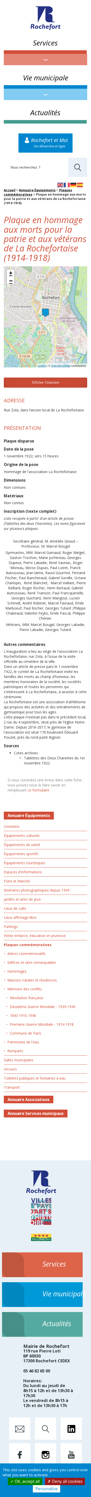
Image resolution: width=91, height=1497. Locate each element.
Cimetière (11, 826)
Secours (10, 1069)
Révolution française (26, 997)
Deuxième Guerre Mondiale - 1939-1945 (43, 1006)
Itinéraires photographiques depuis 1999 (37, 890)
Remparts (15, 1050)
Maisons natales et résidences (32, 980)
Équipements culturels (22, 835)
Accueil (9, 190)
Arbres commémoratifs (26, 953)
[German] (73, 184)
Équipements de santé (22, 844)
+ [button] (10, 273)
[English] (60, 184)
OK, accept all (27, 1481)
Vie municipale (45, 77)
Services (45, 43)
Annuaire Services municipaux (36, 1113)
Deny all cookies (66, 1481)
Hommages (17, 971)
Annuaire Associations (29, 1099)
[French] (67, 184)
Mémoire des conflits (24, 989)
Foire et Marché (17, 881)
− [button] (11, 280)
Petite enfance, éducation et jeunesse (35, 935)
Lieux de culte (15, 908)
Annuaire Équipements (37, 190)
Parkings (11, 926)
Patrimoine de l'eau (23, 1042)
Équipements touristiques (24, 862)
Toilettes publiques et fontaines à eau (34, 1078)
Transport (12, 1087)
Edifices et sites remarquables (31, 962)
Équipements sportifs (21, 853)
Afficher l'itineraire (45, 382)
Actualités (45, 112)
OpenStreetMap (61, 365)
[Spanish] (80, 184)
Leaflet (42, 365)
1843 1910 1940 (23, 1015)
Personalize (46, 1488)
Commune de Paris (25, 1033)
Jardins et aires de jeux (22, 899)
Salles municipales (18, 1060)
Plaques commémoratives (28, 944)
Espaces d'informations (23, 872)
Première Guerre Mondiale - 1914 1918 (42, 1024)
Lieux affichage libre (20, 917)
